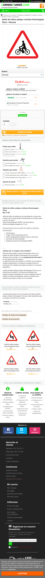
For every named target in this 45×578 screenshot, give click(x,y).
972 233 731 (8, 1)
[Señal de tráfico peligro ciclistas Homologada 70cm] (22, 63)
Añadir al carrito (25, 132)
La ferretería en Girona (14, 473)
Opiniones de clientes (14, 479)
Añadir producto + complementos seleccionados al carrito (24, 192)
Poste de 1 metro (10, 149)
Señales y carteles (37, 15)
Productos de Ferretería (10, 15)
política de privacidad (25, 547)
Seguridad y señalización (24, 15)
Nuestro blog (10, 476)
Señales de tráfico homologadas (10, 16)
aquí (37, 565)
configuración (11, 569)
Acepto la (21, 547)
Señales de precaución (10, 319)
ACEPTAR (22, 574)
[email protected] (12, 455)
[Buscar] (43, 10)
